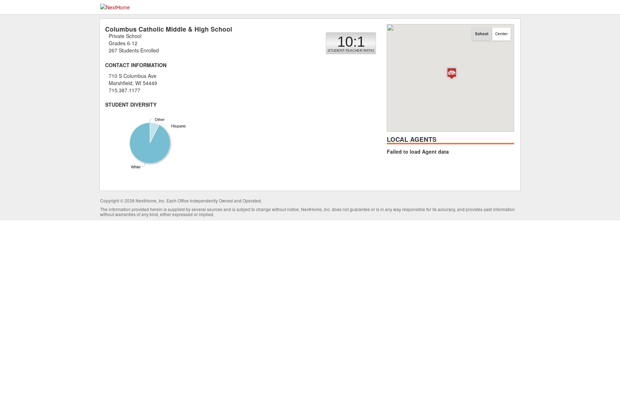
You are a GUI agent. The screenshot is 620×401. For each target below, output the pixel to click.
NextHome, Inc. (150, 200)
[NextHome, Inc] (115, 6)
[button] (451, 73)
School (481, 34)
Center (501, 34)
